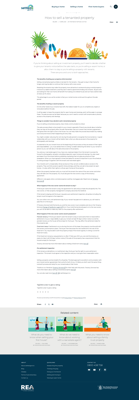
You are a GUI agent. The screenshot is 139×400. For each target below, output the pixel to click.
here (85, 244)
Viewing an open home (54, 378)
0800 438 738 (95, 365)
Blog (22, 368)
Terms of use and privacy (28, 375)
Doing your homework (54, 372)
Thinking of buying (52, 368)
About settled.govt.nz (27, 365)
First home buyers (96, 7)
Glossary (23, 372)
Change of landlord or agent (52, 207)
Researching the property (55, 365)
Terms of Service (78, 297)
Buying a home (58, 7)
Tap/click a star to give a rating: (46, 288)
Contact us (24, 378)
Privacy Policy (68, 297)
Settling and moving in (54, 375)
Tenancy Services (59, 267)
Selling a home (76, 7)
